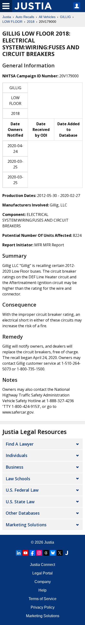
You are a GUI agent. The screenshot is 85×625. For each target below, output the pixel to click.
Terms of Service (42, 599)
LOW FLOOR (12, 21)
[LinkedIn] (18, 553)
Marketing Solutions (26, 524)
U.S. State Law (20, 501)
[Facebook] (32, 553)
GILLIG (65, 17)
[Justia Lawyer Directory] (66, 553)
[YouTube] (25, 553)
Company (42, 582)
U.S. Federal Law (22, 490)
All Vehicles (47, 17)
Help (42, 590)
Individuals (16, 455)
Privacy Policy (43, 607)
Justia (6, 17)
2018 (30, 21)
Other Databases (23, 513)
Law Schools (18, 478)
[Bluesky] (53, 553)
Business (14, 467)
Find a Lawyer (20, 444)
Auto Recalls (25, 17)
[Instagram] (39, 553)
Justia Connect (42, 565)
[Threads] (46, 553)
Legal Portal (42, 573)
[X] (60, 553)
